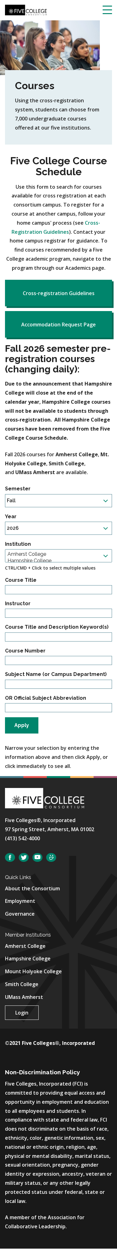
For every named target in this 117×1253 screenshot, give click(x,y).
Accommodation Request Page (58, 324)
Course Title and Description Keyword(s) (57, 627)
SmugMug (51, 857)
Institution (18, 544)
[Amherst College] (56, 554)
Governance (20, 913)
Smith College (21, 984)
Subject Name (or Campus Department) (56, 674)
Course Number (25, 651)
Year (11, 516)
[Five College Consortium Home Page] (26, 9)
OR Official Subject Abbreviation (45, 698)
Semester (18, 489)
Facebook (10, 857)
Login (21, 1012)
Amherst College (25, 946)
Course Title (21, 580)
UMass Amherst (24, 997)
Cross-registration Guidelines (59, 293)
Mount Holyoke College (33, 971)
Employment (20, 901)
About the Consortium (32, 888)
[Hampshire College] (56, 561)
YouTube (37, 857)
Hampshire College (28, 958)
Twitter (24, 857)
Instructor (18, 603)
